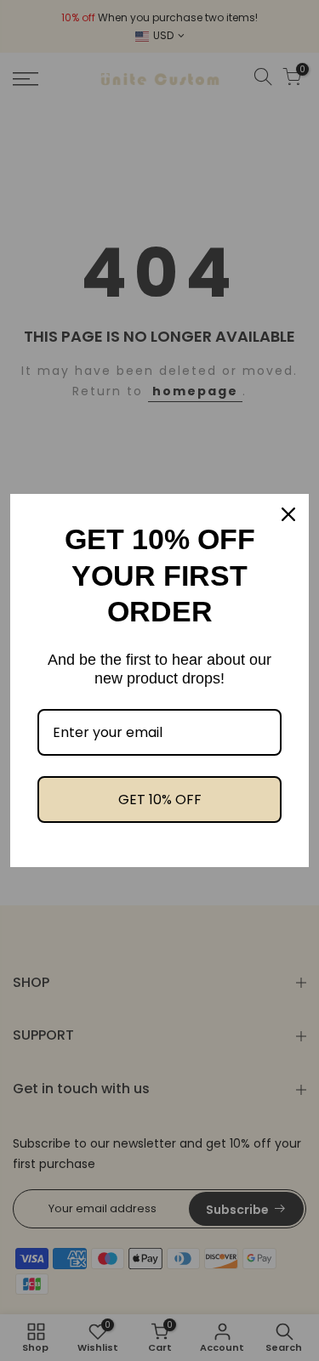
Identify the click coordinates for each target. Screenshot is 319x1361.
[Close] (288, 514)
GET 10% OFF (160, 799)
